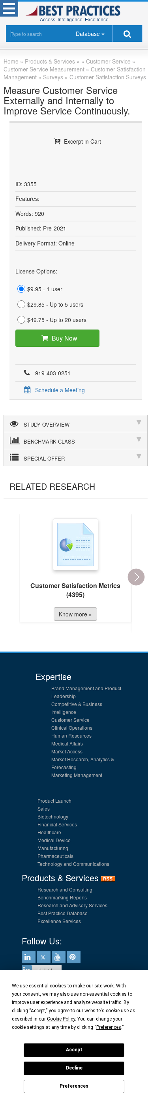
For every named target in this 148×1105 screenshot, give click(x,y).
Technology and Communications (73, 863)
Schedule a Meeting (60, 390)
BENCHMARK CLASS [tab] (49, 441)
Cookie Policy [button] (61, 1019)
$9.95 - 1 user (44, 289)
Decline (74, 1068)
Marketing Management (76, 775)
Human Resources (71, 735)
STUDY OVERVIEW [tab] (46, 424)
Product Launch (54, 800)
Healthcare (49, 832)
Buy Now (64, 338)
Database (88, 33)
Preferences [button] (108, 1027)
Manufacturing (52, 848)
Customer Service (70, 719)
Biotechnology (52, 816)
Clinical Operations (71, 727)
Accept (74, 1050)
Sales (43, 808)
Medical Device (54, 840)
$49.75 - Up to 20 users (56, 320)
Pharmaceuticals (55, 855)
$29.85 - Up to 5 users (55, 304)
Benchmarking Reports (62, 897)
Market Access (66, 751)
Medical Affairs (67, 743)
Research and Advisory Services (72, 905)
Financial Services (57, 824)
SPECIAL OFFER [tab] (44, 458)
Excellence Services (59, 921)
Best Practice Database (62, 913)
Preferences (74, 1086)
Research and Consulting (64, 889)
